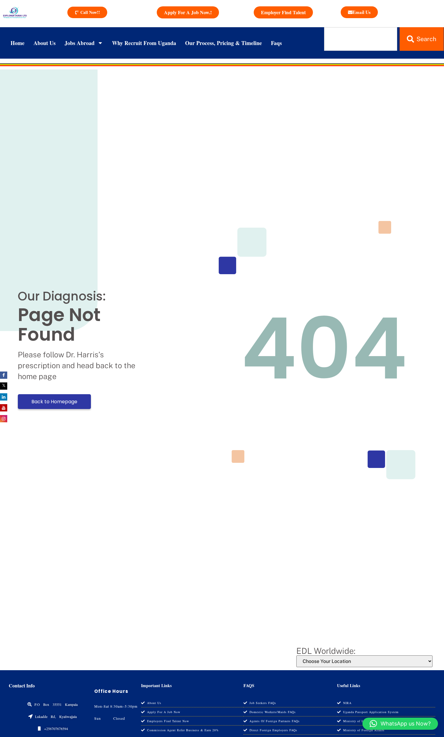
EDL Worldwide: (326, 651)
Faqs (276, 43)
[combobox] (360, 39)
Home (17, 43)
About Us (45, 43)
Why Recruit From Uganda (144, 43)
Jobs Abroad (80, 43)
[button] (400, 724)
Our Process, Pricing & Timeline (223, 43)
